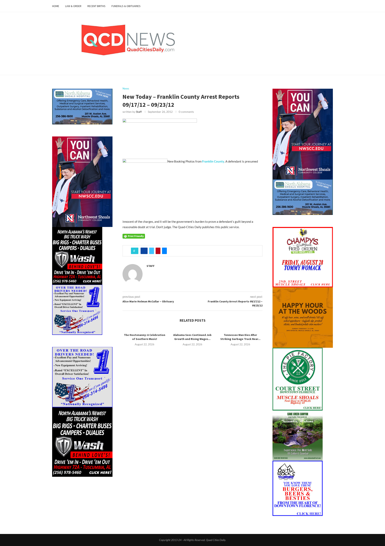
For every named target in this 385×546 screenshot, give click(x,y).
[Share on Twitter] (151, 251)
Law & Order (73, 6)
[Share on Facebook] (144, 251)
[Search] (331, 6)
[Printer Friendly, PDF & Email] (134, 236)
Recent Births (96, 6)
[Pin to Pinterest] (158, 251)
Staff (139, 111)
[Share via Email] (164, 251)
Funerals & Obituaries (126, 6)
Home (55, 6)
